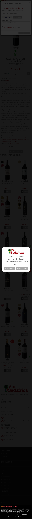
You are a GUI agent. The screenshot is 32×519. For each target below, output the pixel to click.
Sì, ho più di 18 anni (9, 268)
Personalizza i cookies (19, 516)
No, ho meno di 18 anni (22, 268)
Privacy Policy (24, 514)
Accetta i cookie (11, 516)
